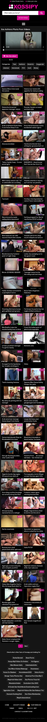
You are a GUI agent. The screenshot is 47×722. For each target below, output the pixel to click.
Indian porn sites (32, 1)
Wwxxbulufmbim (14, 683)
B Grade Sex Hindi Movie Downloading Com (23, 687)
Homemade (15, 68)
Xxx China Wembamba (32, 694)
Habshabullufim (31, 665)
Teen (14, 64)
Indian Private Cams (17, 1)
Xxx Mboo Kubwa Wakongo (17, 669)
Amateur (6, 68)
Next (26, 646)
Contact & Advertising (23, 711)
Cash (29, 68)
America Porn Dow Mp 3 (33, 676)
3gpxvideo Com (8, 690)
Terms (11, 708)
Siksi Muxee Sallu (16, 665)
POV (23, 68)
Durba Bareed (18, 658)
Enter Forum (23, 18)
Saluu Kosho (39, 672)
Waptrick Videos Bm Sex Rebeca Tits (30, 690)
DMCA (21, 708)
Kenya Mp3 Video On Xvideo (18, 661)
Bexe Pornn (30, 658)
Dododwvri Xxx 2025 (31, 683)
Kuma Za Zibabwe (9, 672)
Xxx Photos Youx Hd (32, 679)
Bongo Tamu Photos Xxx (13, 676)
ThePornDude (36, 705)
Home (7, 705)
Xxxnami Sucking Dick (14, 694)
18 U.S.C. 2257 (32, 708)
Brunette (31, 64)
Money (36, 68)
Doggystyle (40, 64)
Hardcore (22, 64)
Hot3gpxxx (35, 661)
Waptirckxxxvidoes (23, 698)
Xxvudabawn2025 (25, 672)
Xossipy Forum (19, 705)
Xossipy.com (13, 718)
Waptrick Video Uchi (15, 679)
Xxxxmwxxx (35, 669)
